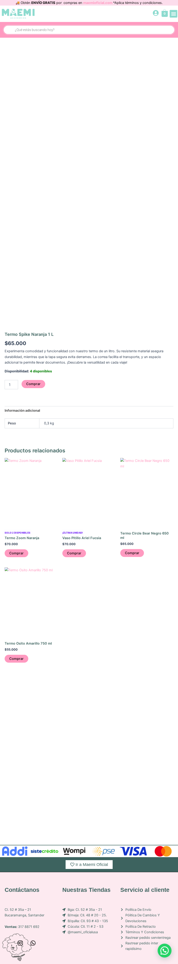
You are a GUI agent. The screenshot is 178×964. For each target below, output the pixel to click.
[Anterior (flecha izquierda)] (14, 501)
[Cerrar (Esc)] (153, 5)
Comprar (33, 384)
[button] (173, 14)
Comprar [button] (16, 553)
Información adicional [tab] (22, 410)
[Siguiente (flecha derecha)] (163, 501)
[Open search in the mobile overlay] (89, 29)
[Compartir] (124, 5)
